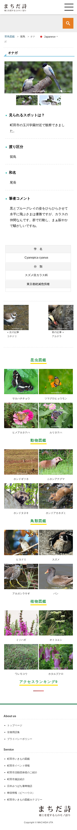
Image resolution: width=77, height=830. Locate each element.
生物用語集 (13, 732)
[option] (38, 77)
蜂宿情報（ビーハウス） (21, 792)
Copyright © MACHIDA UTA (38, 822)
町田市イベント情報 (18, 765)
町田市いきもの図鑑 (18, 758)
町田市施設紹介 (16, 779)
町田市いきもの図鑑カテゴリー (24, 799)
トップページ (14, 725)
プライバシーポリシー (19, 738)
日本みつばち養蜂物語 (19, 786)
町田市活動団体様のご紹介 (22, 772)
